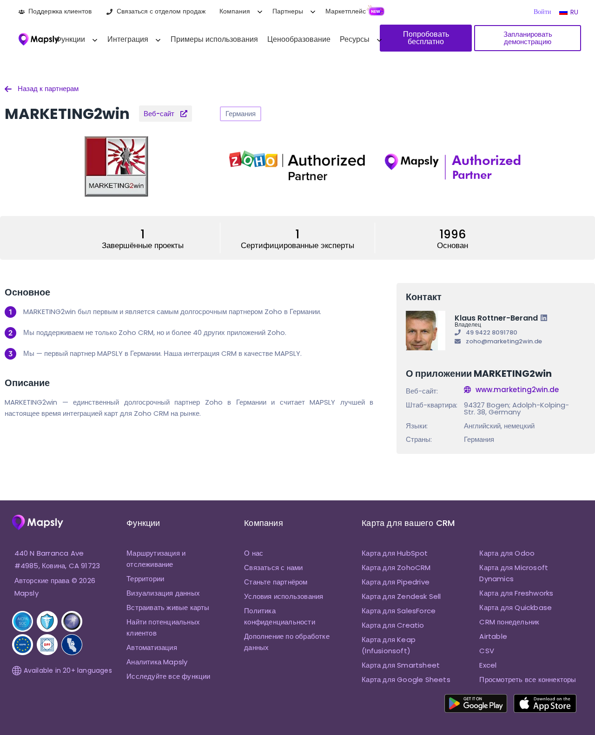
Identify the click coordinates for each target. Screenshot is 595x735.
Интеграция (127, 39)
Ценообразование (299, 39)
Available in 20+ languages (68, 670)
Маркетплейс (345, 11)
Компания (234, 11)
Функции (70, 39)
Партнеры (287, 11)
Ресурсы (355, 39)
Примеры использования (214, 39)
